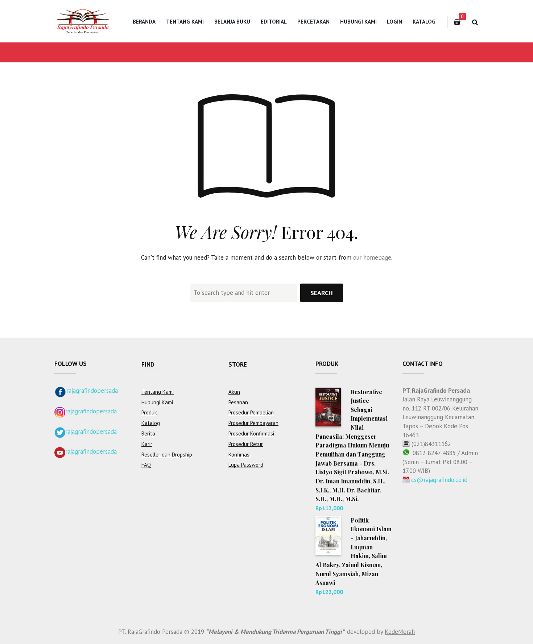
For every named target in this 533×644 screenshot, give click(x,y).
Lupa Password (245, 464)
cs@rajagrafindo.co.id (439, 480)
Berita (148, 433)
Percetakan (313, 21)
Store (237, 364)
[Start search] (321, 293)
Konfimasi (239, 454)
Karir (146, 444)
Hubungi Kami (358, 21)
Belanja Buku (232, 21)
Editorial (274, 21)
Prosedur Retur (245, 444)
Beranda (144, 21)
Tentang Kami (185, 21)
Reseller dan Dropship (166, 454)
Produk (149, 412)
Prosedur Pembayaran (253, 423)
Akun (234, 391)
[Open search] (475, 22)
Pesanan (238, 402)
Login (394, 21)
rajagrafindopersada (92, 391)
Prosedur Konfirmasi (251, 433)
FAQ (146, 464)
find (147, 364)
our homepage (372, 257)
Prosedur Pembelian (251, 412)
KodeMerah (400, 632)
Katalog (424, 21)
